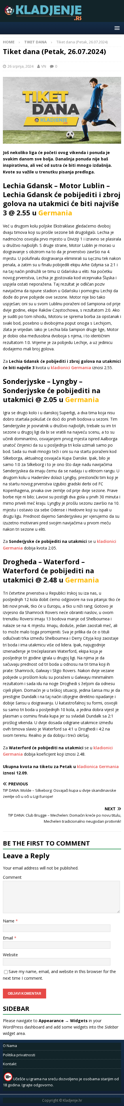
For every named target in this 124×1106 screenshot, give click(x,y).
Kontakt (9, 1063)
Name (9, 921)
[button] (116, 27)
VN (43, 66)
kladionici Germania (71, 367)
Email (8, 938)
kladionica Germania (98, 766)
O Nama (10, 1045)
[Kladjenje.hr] (44, 18)
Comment (12, 877)
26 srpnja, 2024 (20, 66)
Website (10, 954)
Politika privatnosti (19, 1054)
